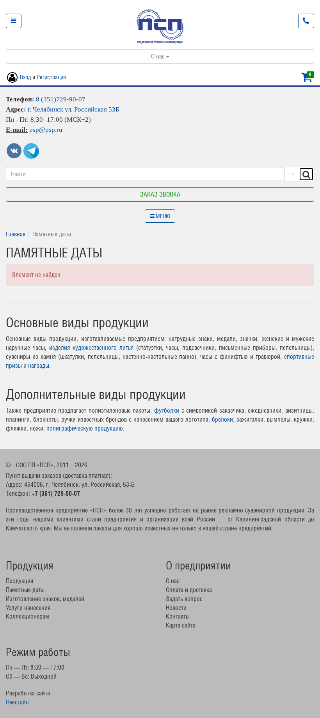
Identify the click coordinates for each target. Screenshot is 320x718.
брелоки (222, 419)
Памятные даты (25, 590)
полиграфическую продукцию (84, 428)
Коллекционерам (27, 616)
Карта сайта (181, 625)
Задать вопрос (184, 599)
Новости (176, 608)
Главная (15, 234)
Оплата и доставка (189, 590)
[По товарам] (291, 174)
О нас (158, 56)
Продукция (19, 581)
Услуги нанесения (28, 608)
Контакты (178, 616)
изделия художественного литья (91, 347)
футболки (166, 410)
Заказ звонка (160, 194)
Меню (162, 216)
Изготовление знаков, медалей (45, 599)
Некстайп (17, 702)
